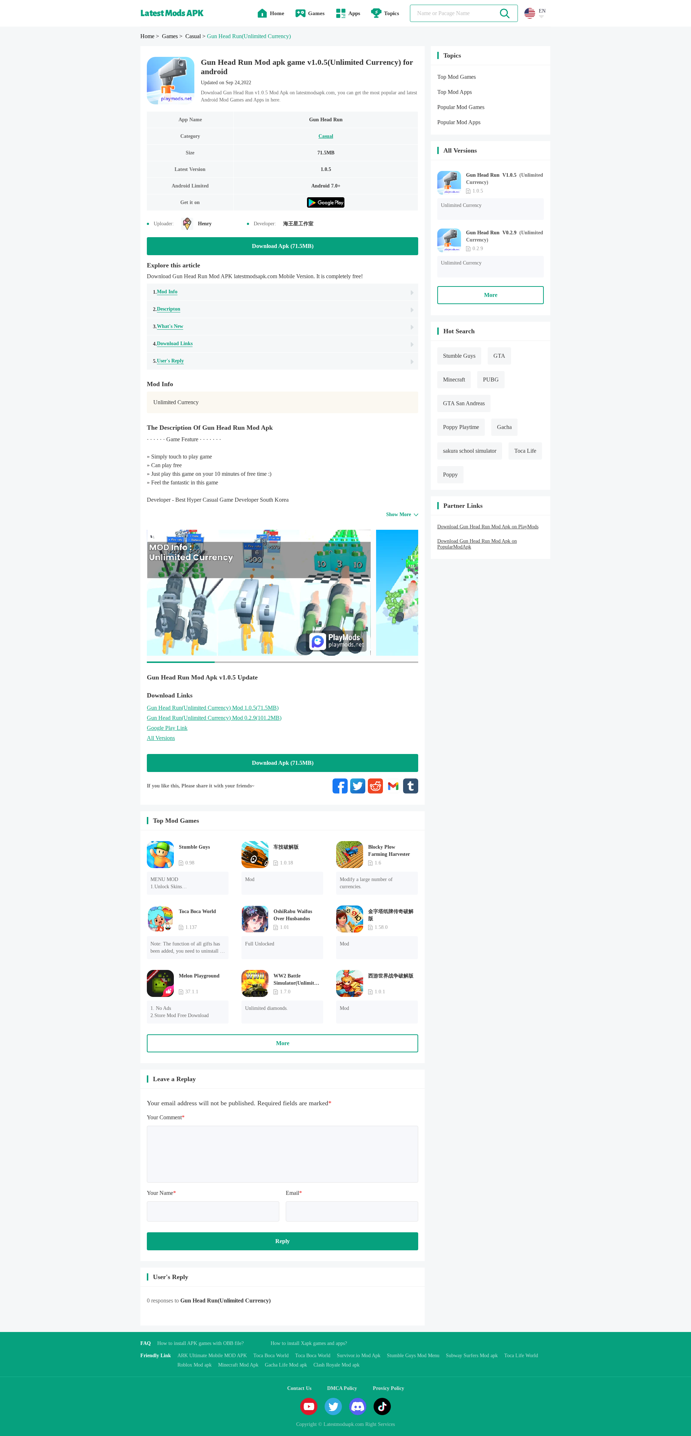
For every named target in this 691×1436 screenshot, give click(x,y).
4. (173, 344)
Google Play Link (167, 728)
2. (166, 309)
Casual (326, 136)
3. (168, 326)
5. (168, 361)
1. (165, 292)
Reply (282, 1241)
